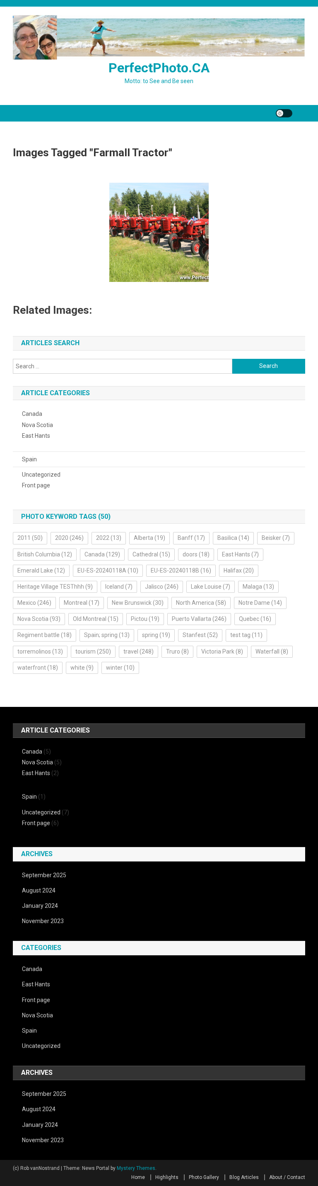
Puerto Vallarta (199, 619)
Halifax (239, 570)
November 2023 (43, 921)
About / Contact (287, 1177)
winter (120, 667)
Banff (191, 538)
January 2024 (40, 905)
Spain (29, 459)
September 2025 (44, 875)
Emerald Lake (41, 570)
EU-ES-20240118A (107, 570)
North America (201, 602)
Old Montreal (95, 619)
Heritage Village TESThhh (55, 586)
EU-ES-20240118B (181, 570)
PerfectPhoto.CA (159, 68)
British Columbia (44, 554)
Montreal (81, 602)
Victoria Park (222, 651)
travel (138, 651)
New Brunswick (138, 602)
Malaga (258, 586)
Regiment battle (44, 635)
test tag (246, 635)
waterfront (37, 667)
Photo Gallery (204, 1177)
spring (156, 635)
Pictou (145, 619)
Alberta (149, 538)
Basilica (233, 538)
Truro (177, 651)
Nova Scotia (37, 425)
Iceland (118, 586)
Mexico (34, 602)
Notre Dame (260, 602)
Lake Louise (210, 586)
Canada (32, 413)
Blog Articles (244, 1177)
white (82, 667)
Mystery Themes (136, 1168)
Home (138, 1177)
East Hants (36, 435)
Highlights (166, 1177)
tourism (93, 651)
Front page (36, 485)
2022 (108, 538)
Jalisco (161, 586)
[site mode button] (284, 113)
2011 (30, 538)
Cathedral (151, 554)
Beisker (276, 538)
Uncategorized (41, 474)
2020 (69, 538)
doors (196, 554)
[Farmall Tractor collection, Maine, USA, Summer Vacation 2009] (159, 232)
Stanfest (200, 635)
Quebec (255, 619)
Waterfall (271, 651)
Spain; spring (107, 635)
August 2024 (38, 890)
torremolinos (40, 651)
